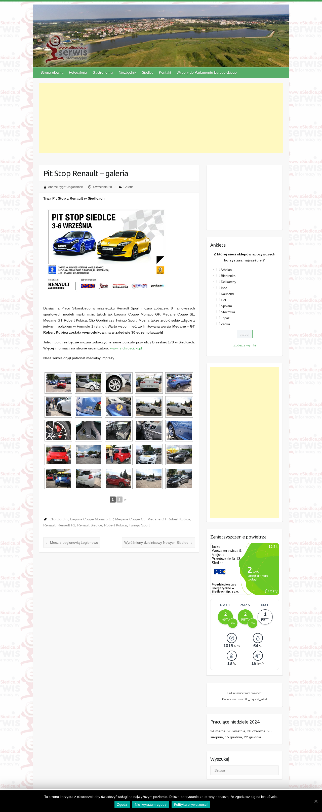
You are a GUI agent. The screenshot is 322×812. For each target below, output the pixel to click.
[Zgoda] (315, 801)
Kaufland (227, 294)
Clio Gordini (59, 519)
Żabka (225, 324)
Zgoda (122, 804)
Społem (226, 306)
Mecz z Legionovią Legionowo (72, 542)
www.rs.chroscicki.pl (126, 348)
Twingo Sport (139, 525)
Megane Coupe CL (130, 519)
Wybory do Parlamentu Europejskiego (207, 72)
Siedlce (147, 72)
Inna (224, 288)
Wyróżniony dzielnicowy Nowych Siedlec (158, 542)
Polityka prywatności (191, 804)
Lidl (223, 300)
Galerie (129, 187)
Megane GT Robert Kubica (168, 519)
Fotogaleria (78, 72)
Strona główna (52, 72)
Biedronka (228, 276)
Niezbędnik (127, 72)
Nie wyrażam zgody (151, 804)
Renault (49, 525)
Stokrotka (228, 312)
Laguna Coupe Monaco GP (91, 519)
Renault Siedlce (89, 525)
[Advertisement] (161, 118)
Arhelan (226, 270)
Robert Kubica (115, 525)
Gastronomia (103, 72)
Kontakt (165, 72)
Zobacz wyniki (244, 345)
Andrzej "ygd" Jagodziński (66, 187)
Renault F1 (66, 525)
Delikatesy (228, 282)
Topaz (225, 318)
